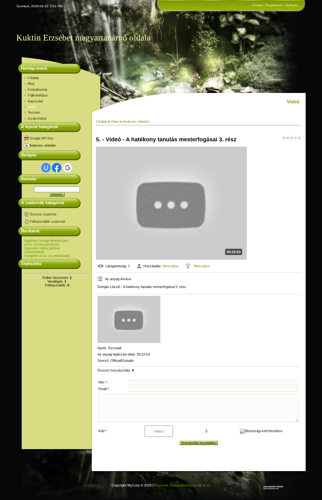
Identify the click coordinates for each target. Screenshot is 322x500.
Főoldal (257, 5)
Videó (115, 121)
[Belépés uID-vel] (46, 167)
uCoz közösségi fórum (41, 244)
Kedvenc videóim (43, 145)
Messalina (170, 266)
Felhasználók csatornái (47, 221)
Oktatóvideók (34, 252)
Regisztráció (274, 5)
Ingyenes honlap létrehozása (46, 240)
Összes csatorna (43, 214)
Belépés (292, 5)
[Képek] (128, 319)
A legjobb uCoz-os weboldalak (47, 256)
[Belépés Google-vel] (68, 168)
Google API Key (41, 138)
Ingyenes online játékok (42, 248)
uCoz (206, 485)
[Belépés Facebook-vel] (56, 167)
